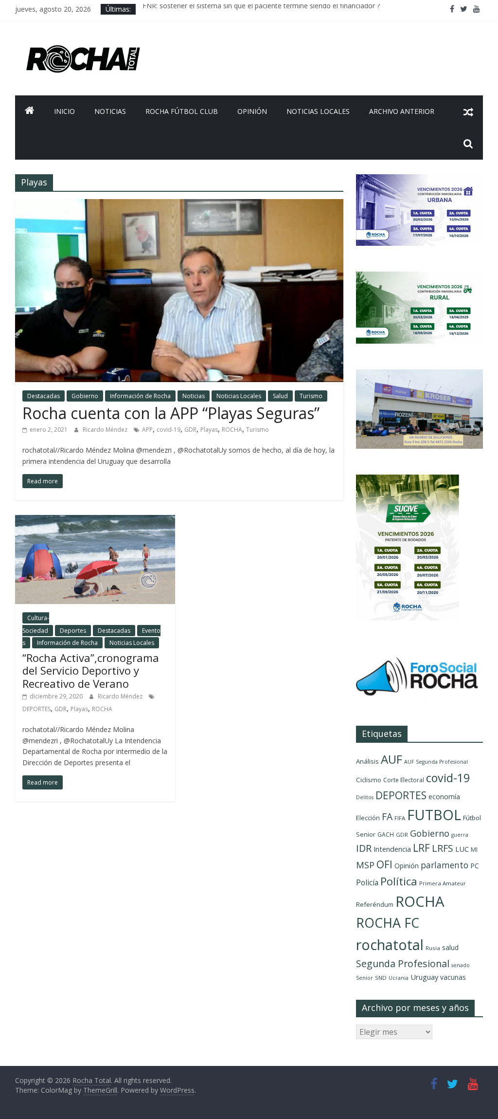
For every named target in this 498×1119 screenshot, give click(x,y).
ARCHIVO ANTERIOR (401, 111)
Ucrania (399, 977)
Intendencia (392, 849)
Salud (280, 396)
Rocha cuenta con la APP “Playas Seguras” (171, 413)
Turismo (311, 396)
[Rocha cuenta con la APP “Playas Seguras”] (179, 205)
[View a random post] (468, 111)
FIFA (399, 818)
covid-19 (168, 429)
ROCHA (232, 429)
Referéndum (374, 904)
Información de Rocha (140, 396)
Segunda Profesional (402, 963)
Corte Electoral (403, 780)
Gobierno (84, 396)
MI (474, 849)
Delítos (365, 797)
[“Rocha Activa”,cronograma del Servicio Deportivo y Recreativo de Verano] (95, 520)
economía (444, 796)
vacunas (453, 977)
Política (398, 881)
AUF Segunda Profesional (436, 761)
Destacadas (43, 396)
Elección (368, 817)
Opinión (252, 111)
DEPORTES (36, 709)
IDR (364, 848)
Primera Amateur (442, 883)
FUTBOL (434, 814)
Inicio (64, 111)
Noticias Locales (318, 111)
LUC (462, 849)
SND (381, 977)
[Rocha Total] (29, 111)
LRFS (442, 848)
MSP (365, 865)
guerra (459, 834)
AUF (391, 759)
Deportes (73, 630)
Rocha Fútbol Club (181, 111)
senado (460, 965)
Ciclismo (368, 779)
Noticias (110, 111)
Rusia (433, 948)
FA (387, 816)
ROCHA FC (387, 923)
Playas (209, 429)
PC (474, 865)
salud (450, 947)
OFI (384, 864)
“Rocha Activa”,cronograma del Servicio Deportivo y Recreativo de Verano (90, 670)
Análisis (367, 761)
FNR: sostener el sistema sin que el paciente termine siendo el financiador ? (261, 9)
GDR (190, 429)
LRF (421, 848)
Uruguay (424, 977)
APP (147, 429)
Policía (367, 882)
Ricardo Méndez (106, 429)
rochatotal (390, 944)
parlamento (444, 865)
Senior (364, 977)
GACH (385, 834)
